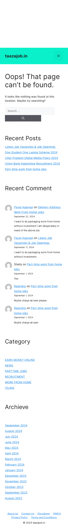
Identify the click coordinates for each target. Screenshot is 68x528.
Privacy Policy (19, 517)
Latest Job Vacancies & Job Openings (30, 146)
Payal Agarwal (23, 207)
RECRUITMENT (15, 376)
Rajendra (20, 286)
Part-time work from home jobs (26, 169)
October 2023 (14, 487)
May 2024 (11, 447)
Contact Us (27, 513)
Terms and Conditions (44, 517)
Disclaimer (44, 513)
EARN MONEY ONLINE (20, 360)
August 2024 (13, 431)
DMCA (57, 513)
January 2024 (14, 470)
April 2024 (12, 453)
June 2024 (12, 442)
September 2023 (16, 492)
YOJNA (9, 388)
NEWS (9, 365)
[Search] (23, 118)
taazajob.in (16, 55)
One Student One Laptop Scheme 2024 (31, 152)
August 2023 (13, 498)
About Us (12, 513)
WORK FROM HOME (18, 382)
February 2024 (14, 464)
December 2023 (15, 475)
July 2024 (11, 436)
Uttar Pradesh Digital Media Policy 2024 (31, 158)
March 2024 (13, 459)
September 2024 (16, 425)
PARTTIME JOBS (16, 371)
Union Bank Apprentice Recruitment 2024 (32, 163)
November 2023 (16, 481)
